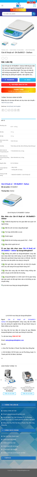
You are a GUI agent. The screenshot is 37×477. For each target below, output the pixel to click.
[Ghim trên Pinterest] (15, 110)
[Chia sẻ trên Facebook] (6, 110)
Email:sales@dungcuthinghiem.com (14, 414)
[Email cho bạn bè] (12, 110)
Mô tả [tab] (3, 120)
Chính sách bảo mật (9, 443)
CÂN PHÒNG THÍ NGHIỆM (17, 50)
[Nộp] (34, 14)
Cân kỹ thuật (10, 106)
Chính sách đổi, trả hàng (10, 446)
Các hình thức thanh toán (11, 436)
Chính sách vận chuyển (10, 449)
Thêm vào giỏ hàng (9, 393)
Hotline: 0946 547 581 (10, 411)
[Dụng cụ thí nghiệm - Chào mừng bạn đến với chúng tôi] (18, 6)
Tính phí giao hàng (7, 102)
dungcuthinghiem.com (23, 470)
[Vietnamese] (34, 2)
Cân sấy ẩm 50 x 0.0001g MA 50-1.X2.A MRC (9, 388)
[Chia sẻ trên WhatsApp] (2, 110)
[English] (31, 2)
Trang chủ (4, 50)
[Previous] (4, 30)
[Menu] (2, 5)
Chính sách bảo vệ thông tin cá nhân (14, 453)
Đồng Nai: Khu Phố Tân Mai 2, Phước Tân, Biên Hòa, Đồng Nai (18, 424)
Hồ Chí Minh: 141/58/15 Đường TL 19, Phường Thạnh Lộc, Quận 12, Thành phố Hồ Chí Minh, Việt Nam (18, 418)
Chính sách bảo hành (9, 439)
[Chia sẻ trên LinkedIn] (18, 110)
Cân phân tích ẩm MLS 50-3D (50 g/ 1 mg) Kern (28, 388)
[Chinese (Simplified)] (28, 2)
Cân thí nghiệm (30, 50)
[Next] (32, 30)
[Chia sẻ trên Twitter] (9, 110)
